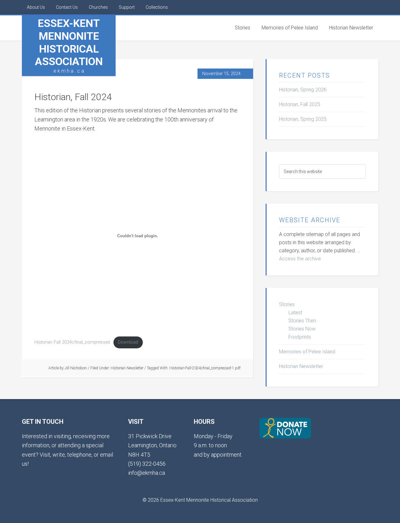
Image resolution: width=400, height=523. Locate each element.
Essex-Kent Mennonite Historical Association (69, 42)
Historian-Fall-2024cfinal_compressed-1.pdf (205, 368)
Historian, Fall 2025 (299, 104)
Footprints (299, 337)
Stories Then (302, 321)
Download (128, 342)
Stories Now (302, 329)
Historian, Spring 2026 (303, 90)
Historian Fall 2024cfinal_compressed (72, 342)
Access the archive (300, 259)
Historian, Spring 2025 (303, 119)
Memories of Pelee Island (307, 352)
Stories (287, 304)
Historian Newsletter (127, 368)
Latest (295, 312)
